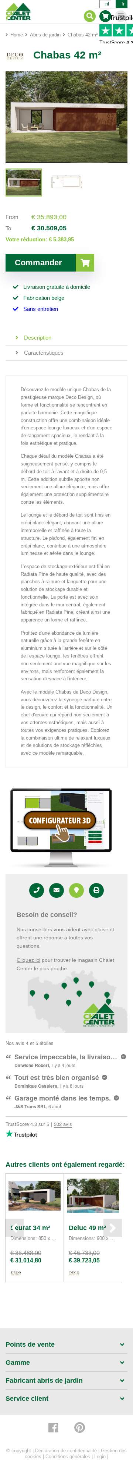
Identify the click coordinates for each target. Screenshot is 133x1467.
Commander (38, 262)
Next (112, 1228)
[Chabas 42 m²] (24, 182)
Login (100, 1456)
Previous (14, 1228)
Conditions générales (67, 1456)
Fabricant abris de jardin (44, 1380)
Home (16, 35)
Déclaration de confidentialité (66, 1450)
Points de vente (30, 1344)
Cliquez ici (28, 960)
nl (107, 4)
